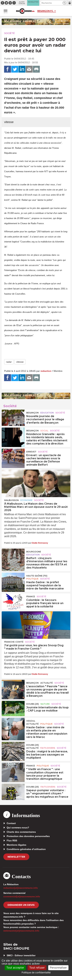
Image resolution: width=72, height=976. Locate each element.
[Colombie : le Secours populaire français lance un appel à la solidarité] (13, 601)
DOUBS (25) (32, 704)
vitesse (20, 361)
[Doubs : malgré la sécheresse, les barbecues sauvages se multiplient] (13, 749)
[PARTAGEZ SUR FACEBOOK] (7, 69)
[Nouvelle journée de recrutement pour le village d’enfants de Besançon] (13, 417)
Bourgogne (33, 551)
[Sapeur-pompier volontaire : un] (13, 791)
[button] (64, 3)
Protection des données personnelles (28, 836)
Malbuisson (11, 500)
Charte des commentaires (21, 832)
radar (9, 361)
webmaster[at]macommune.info (21, 930)
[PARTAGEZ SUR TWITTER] (14, 69)
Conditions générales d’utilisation (26, 849)
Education (47, 412)
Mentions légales (16, 844)
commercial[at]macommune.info (21, 896)
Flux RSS (12, 840)
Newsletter (16, 856)
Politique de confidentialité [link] (36, 972)
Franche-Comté (13, 642)
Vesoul (30, 721)
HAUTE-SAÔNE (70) (36, 576)
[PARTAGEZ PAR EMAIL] (29, 69)
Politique (32, 578)
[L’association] (13, 687)
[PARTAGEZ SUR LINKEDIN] (22, 69)
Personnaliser (58, 967)
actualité (46, 683)
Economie (26, 500)
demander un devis (21, 904)
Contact (11, 823)
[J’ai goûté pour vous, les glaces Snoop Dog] (36, 625)
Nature (45, 704)
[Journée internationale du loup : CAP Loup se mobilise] (13, 708)
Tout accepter (15, 967)
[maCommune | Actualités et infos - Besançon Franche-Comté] (25, 11)
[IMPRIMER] (36, 69)
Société (9, 33)
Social (44, 430)
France (30, 596)
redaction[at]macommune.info (20, 888)
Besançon (32, 412)
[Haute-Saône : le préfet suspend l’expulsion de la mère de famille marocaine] (13, 580)
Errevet (31, 451)
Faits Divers (47, 748)
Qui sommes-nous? (18, 827)
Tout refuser (37, 967)
